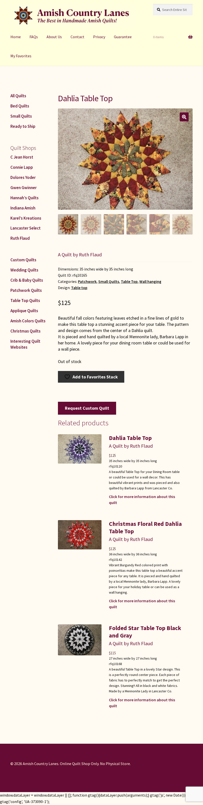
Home (15, 36)
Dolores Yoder (23, 177)
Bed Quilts (19, 106)
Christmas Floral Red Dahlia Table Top (145, 527)
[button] (184, 116)
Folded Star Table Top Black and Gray (145, 631)
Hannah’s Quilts (24, 198)
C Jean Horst (21, 157)
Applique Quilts (24, 310)
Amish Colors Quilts (28, 321)
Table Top (129, 281)
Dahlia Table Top (130, 438)
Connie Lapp (21, 167)
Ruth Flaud (20, 238)
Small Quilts (108, 281)
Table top (79, 287)
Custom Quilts (23, 260)
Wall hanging (150, 281)
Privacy (99, 36)
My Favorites (20, 55)
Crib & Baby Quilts (26, 280)
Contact (77, 36)
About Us (54, 36)
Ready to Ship (22, 126)
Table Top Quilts (25, 300)
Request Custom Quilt (87, 408)
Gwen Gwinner (23, 187)
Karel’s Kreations (25, 218)
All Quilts (18, 96)
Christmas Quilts (25, 331)
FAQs (33, 36)
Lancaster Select (25, 228)
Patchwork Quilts (26, 290)
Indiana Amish (22, 208)
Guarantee (123, 36)
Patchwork (87, 281)
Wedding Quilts (24, 270)
